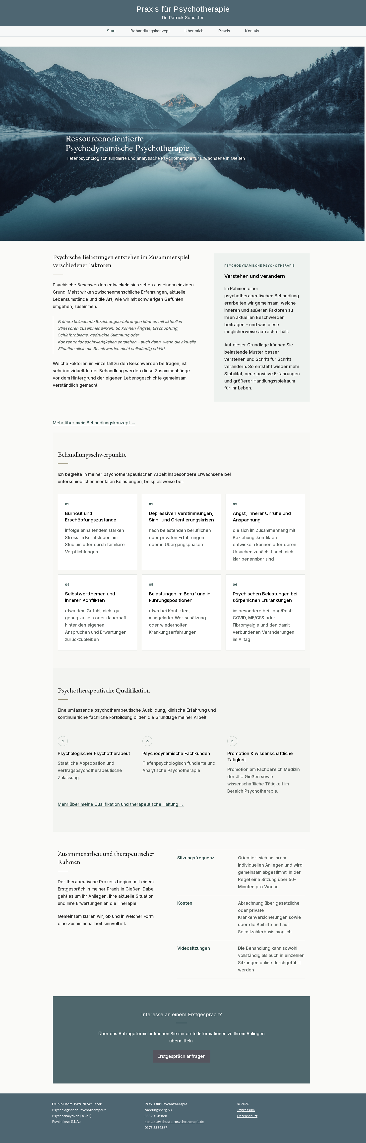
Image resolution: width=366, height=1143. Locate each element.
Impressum (246, 1110)
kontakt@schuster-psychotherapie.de (174, 1121)
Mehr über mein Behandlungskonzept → (94, 422)
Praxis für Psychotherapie (183, 9)
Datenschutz (247, 1116)
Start (111, 31)
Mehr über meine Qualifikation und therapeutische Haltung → (121, 804)
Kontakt (252, 31)
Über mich (193, 31)
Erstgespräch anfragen (181, 1056)
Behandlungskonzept (150, 31)
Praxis (224, 31)
